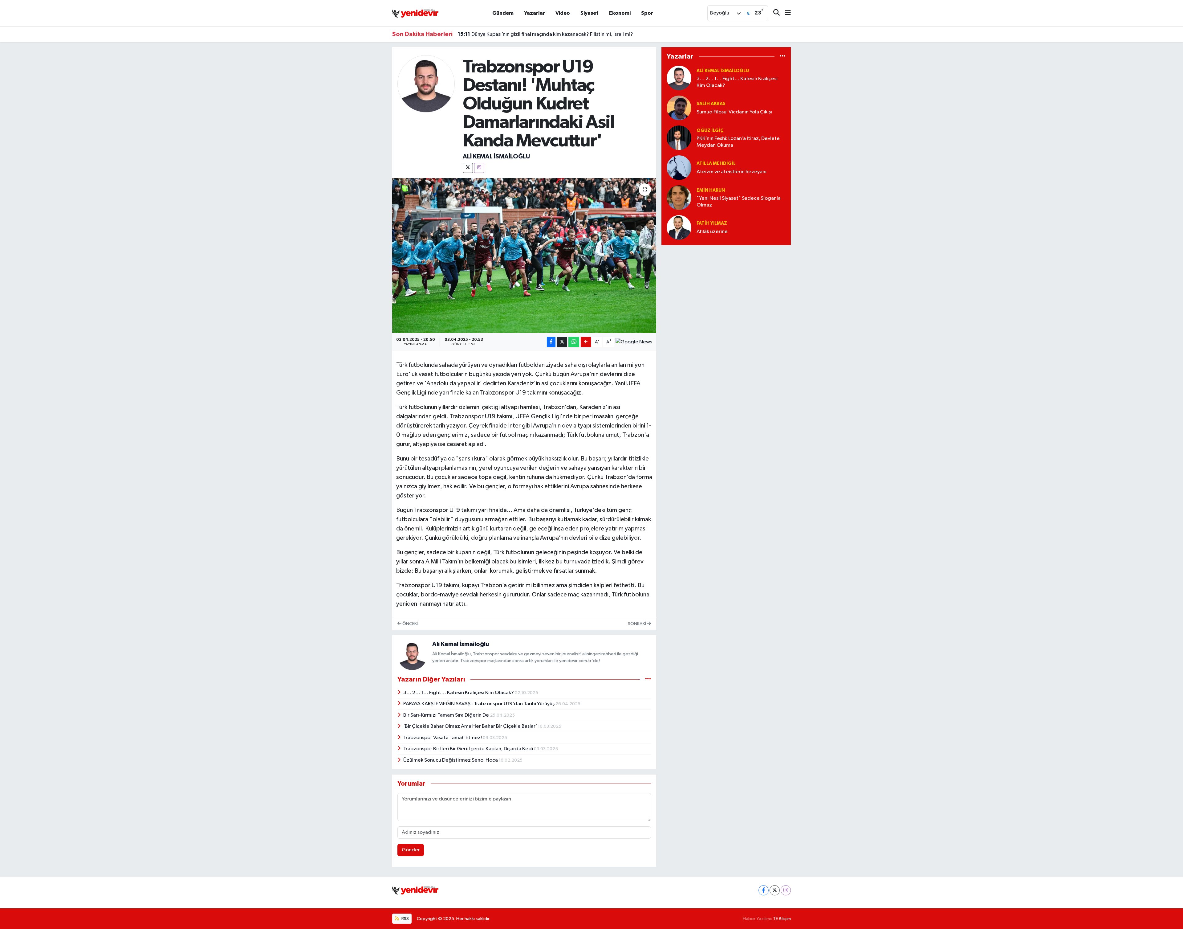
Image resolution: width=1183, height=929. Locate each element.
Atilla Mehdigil (716, 163)
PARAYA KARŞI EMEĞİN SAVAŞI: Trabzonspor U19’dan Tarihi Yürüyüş (479, 703)
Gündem (503, 13)
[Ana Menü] (785, 13)
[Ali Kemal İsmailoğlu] (426, 83)
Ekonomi (620, 13)
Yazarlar (534, 13)
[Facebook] (763, 890)
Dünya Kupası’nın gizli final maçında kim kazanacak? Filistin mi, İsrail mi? (545, 34)
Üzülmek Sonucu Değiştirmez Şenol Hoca (451, 760)
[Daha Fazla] (586, 342)
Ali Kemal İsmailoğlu (496, 156)
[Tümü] (783, 56)
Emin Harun (711, 190)
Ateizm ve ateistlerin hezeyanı (731, 171)
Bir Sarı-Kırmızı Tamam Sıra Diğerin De (446, 715)
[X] (468, 168)
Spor (647, 13)
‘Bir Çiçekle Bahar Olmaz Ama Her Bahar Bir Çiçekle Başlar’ (470, 726)
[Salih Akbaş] (679, 107)
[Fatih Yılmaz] (679, 227)
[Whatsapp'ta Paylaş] (573, 342)
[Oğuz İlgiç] (679, 137)
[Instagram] (479, 168)
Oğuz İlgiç (710, 130)
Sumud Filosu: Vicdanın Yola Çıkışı (734, 112)
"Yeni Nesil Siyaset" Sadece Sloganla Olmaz (739, 201)
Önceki (409, 623)
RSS (404, 918)
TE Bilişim (782, 918)
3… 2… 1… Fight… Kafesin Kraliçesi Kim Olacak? (459, 692)
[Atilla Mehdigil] (679, 167)
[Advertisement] (726, 293)
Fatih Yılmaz (712, 223)
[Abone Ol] (634, 342)
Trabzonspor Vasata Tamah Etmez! (443, 737)
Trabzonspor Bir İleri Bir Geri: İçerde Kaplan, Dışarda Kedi (468, 748)
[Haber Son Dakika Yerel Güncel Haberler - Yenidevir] (415, 13)
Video (562, 13)
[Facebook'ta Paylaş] (551, 342)
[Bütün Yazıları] (648, 679)
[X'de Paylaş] (562, 342)
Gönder (411, 850)
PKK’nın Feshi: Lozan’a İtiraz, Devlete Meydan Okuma (738, 142)
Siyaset (589, 13)
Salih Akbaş (711, 103)
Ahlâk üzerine (712, 231)
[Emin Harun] (679, 197)
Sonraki (637, 623)
